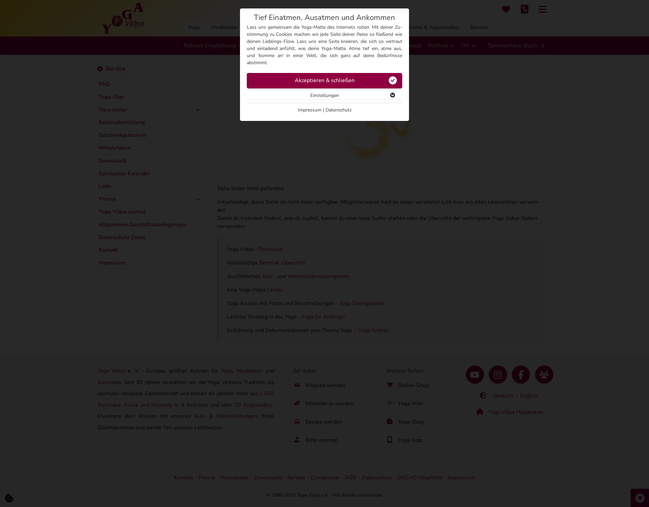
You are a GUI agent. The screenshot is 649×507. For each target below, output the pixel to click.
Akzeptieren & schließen (325, 80)
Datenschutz (339, 110)
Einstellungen (324, 95)
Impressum (309, 110)
